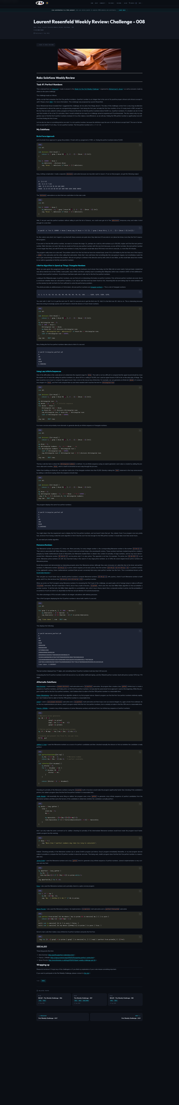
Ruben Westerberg (43, 695)
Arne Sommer (41, 686)
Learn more (122, 10)
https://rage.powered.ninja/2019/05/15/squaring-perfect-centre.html (72, 957)
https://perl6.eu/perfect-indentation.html (61, 955)
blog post (55, 89)
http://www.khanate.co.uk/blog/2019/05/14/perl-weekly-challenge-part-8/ (72, 960)
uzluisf (39, 702)
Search (133, 3)
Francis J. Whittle (42, 708)
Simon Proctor (41, 909)
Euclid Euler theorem (43, 573)
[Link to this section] (76, 78)
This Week (111, 3)
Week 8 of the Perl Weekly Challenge (87, 89)
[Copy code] (140, 145)
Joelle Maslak (41, 796)
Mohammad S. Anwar (116, 89)
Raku (43, 981)
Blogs (125, 3)
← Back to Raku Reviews (46, 45)
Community (103, 3)
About (96, 3)
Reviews (119, 3)
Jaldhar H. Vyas (42, 744)
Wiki (51, 102)
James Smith (41, 861)
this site (86, 973)
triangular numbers (96, 287)
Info (140, 3)
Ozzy (38, 886)
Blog (39, 27)
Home (92, 3)
